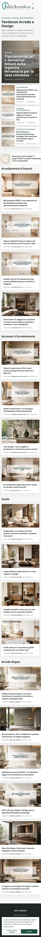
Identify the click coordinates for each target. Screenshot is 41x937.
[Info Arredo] (16, 6)
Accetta (29, 931)
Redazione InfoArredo (19, 376)
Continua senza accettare (12, 931)
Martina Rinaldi (16, 539)
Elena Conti (15, 490)
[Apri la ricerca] (32, 3)
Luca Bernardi (16, 247)
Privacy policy (8, 926)
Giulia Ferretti (16, 209)
